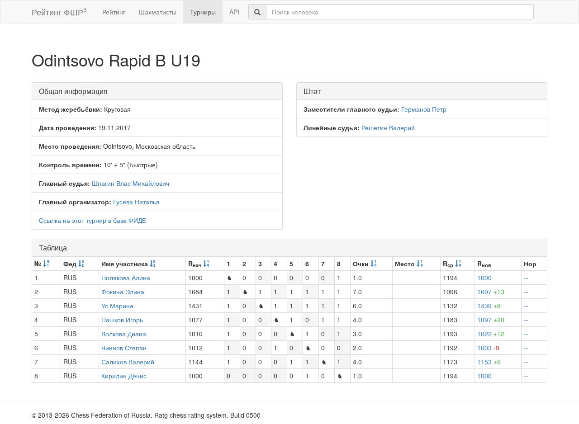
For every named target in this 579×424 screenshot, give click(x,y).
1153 (489, 361)
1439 (489, 305)
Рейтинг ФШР (59, 11)
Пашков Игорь (122, 319)
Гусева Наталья (136, 201)
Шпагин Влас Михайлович (130, 183)
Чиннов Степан (124, 347)
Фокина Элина (122, 291)
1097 (490, 319)
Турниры (203, 11)
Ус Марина (117, 305)
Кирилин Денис (124, 375)
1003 (488, 347)
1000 (484, 277)
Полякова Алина (125, 277)
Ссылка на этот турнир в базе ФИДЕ (92, 220)
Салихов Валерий (127, 361)
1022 (490, 333)
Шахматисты (157, 11)
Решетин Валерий (388, 127)
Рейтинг (113, 11)
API (234, 11)
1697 (490, 291)
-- (526, 277)
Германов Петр (423, 108)
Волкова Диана (123, 333)
